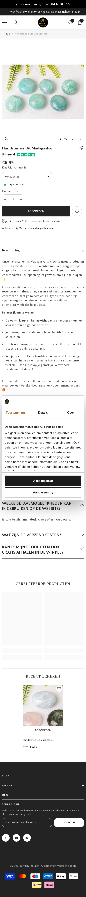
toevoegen (43, 730)
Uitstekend (8, 154)
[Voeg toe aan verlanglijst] (59, 689)
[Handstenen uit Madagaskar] (43, 710)
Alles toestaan (43, 480)
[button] (72, 139)
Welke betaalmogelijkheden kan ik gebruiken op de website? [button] (37, 506)
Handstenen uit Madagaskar (38, 740)
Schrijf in (69, 822)
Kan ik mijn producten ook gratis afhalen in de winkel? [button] (32, 550)
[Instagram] (16, 838)
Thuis (7, 33)
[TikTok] (27, 838)
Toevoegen (36, 211)
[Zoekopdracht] (15, 22)
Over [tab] (70, 412)
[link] (77, 211)
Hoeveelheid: (11, 191)
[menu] (4, 22)
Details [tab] (43, 412)
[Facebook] (6, 838)
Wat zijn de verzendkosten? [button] (31, 535)
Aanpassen (41, 492)
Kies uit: (14, 167)
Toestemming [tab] (15, 412)
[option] (43, 11)
